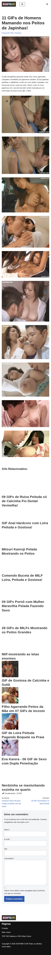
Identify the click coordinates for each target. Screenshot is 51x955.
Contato (5, 928)
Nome (7, 830)
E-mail (7, 839)
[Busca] (47, 4)
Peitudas (18, 33)
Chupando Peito (8, 33)
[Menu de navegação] (22, 4)
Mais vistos (6, 932)
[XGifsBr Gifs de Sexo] (9, 4)
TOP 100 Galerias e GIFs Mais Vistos (16, 936)
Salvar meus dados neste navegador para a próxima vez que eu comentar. (24, 892)
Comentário (9, 858)
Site (5, 849)
